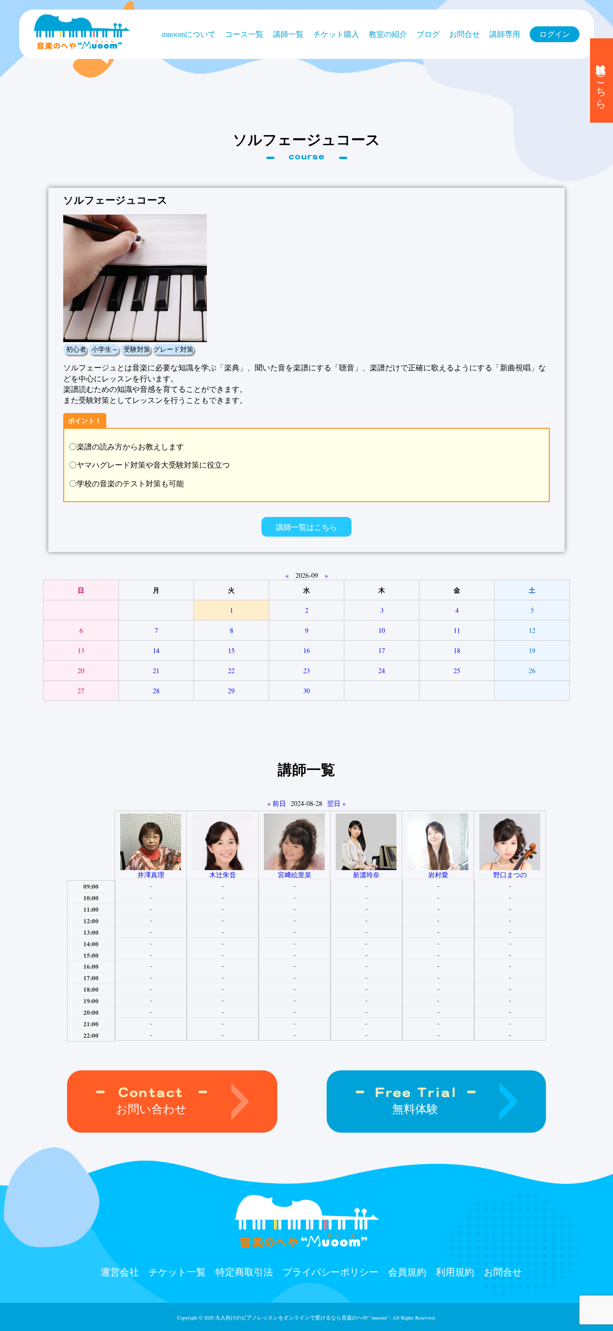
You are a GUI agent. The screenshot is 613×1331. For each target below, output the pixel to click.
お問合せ (464, 34)
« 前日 (276, 803)
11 (457, 630)
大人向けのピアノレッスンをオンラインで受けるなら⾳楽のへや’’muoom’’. (303, 1317)
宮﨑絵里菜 (294, 874)
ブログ (428, 34)
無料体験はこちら (601, 80)
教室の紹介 (388, 34)
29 (231, 690)
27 (81, 690)
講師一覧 (288, 34)
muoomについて (189, 34)
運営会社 (120, 1271)
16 (306, 650)
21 (156, 670)
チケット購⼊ (336, 34)
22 (231, 670)
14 (156, 650)
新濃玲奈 (366, 874)
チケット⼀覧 (177, 1271)
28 (156, 690)
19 (532, 650)
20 (81, 670)
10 (381, 630)
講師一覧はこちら (306, 527)
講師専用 (504, 34)
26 (532, 670)
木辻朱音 (222, 874)
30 (306, 690)
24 (381, 670)
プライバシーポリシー (330, 1271)
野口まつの (510, 874)
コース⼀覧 (244, 34)
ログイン (554, 34)
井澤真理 (150, 874)
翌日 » (336, 803)
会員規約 (407, 1271)
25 (457, 670)
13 (81, 650)
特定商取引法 (244, 1271)
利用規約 (455, 1271)
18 (457, 650)
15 (231, 650)
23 (306, 670)
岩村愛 (438, 874)
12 (532, 630)
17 (381, 650)
